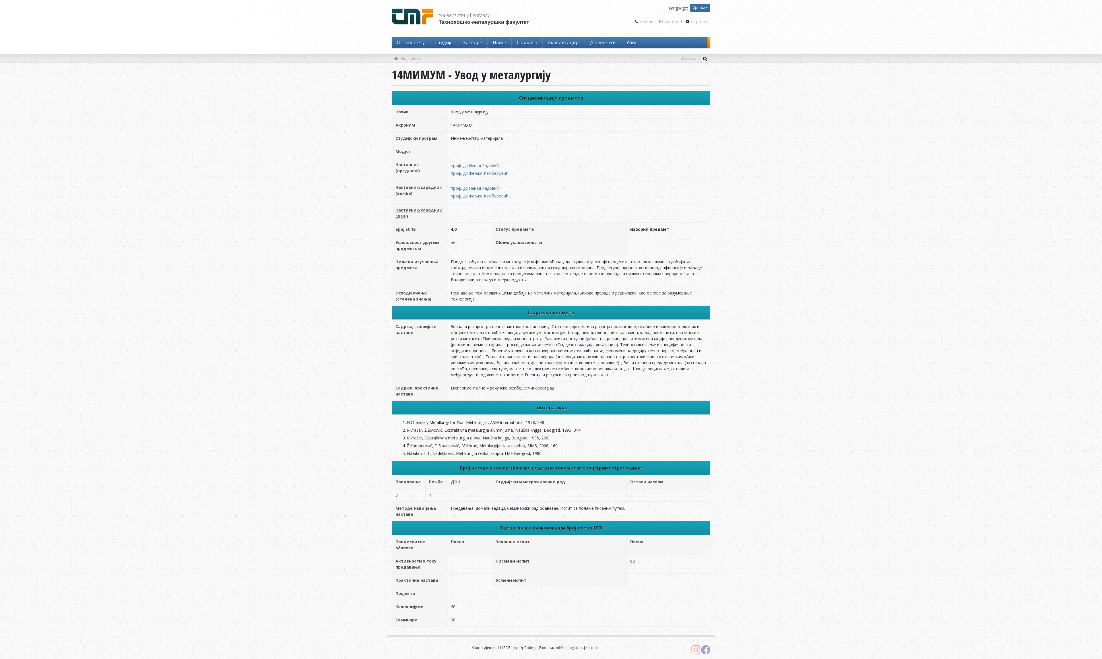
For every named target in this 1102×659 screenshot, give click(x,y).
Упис (631, 42)
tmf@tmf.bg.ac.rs (569, 647)
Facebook (705, 649)
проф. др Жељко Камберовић (479, 173)
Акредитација (563, 42)
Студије (444, 42)
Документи (603, 42)
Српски (699, 7)
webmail (673, 21)
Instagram (695, 649)
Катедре (472, 42)
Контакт (592, 647)
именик (648, 21)
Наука (499, 42)
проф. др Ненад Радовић (475, 165)
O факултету (411, 42)
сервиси (700, 21)
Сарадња (527, 42)
